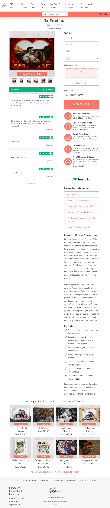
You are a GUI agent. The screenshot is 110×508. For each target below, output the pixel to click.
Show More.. (32, 183)
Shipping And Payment (29, 480)
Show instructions (56, 29)
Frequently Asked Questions (87, 6)
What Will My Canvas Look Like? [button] (80, 206)
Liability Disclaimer (57, 480)
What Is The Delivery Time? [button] (78, 200)
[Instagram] (103, 7)
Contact (16, 480)
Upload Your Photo (71, 65)
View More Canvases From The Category (55, 471)
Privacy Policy (44, 480)
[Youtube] (106, 4)
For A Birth (43, 6)
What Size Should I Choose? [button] (79, 227)
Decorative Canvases (69, 6)
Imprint (94, 480)
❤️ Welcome (13, 6)
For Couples (24, 6)
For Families (34, 6)
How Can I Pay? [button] (74, 194)
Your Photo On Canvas (55, 6)
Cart (104, 14)
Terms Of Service (71, 480)
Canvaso (45, 501)
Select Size (68, 90)
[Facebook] (101, 4)
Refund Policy (84, 480)
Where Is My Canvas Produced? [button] (80, 212)
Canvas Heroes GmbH (57, 498)
